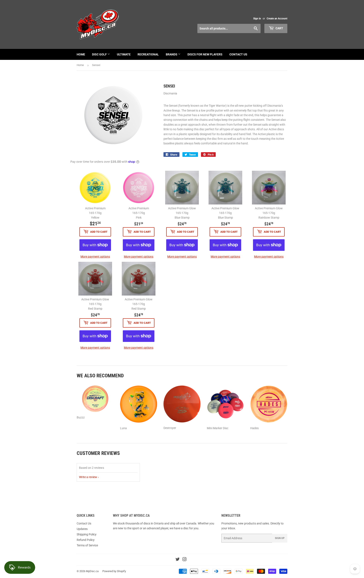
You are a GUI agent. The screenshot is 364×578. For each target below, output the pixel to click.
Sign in (257, 18)
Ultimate (124, 54)
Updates (82, 529)
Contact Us (238, 54)
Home (81, 54)
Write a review (88, 477)
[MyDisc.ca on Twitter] (177, 560)
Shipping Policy (86, 534)
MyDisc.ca (92, 571)
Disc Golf (99, 54)
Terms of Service (87, 545)
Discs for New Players (204, 54)
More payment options (95, 256)
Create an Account (277, 18)
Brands (172, 54)
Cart (279, 28)
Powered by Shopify (114, 571)
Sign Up (280, 538)
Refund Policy (86, 540)
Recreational (148, 54)
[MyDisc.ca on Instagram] (184, 560)
